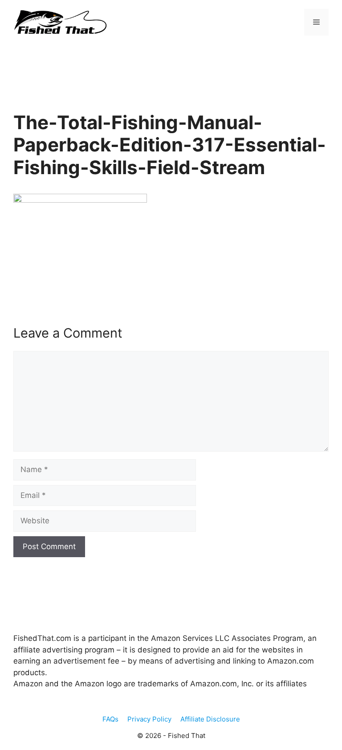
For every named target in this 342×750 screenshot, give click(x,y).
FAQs (110, 719)
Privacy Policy (149, 719)
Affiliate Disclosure (210, 719)
